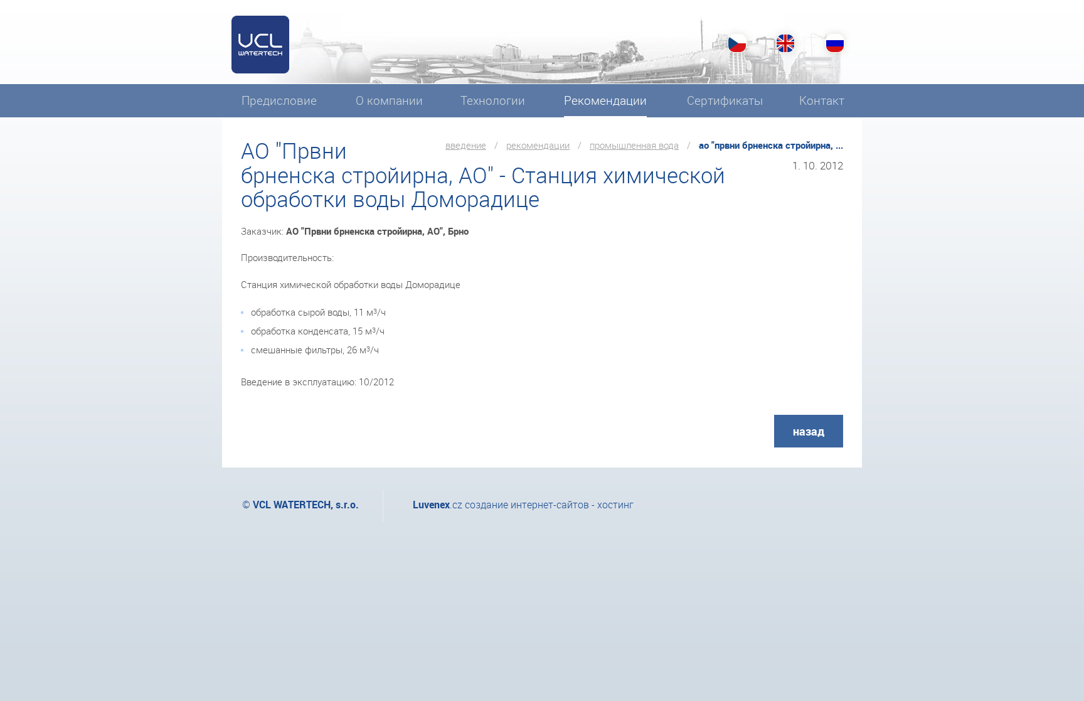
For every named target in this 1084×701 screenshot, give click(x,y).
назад (808, 431)
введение (465, 145)
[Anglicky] (785, 43)
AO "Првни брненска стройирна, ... (771, 145)
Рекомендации (538, 145)
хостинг (615, 504)
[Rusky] (834, 43)
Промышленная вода (634, 145)
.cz (437, 504)
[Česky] (737, 43)
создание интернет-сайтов (527, 504)
